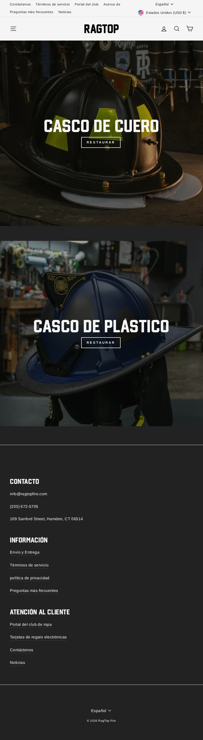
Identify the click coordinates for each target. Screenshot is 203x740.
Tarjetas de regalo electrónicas (38, 637)
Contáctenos (20, 4)
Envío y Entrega (24, 552)
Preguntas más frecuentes (31, 12)
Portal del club (87, 4)
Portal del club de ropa (31, 624)
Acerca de (111, 4)
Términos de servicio (53, 4)
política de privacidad (30, 578)
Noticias (65, 12)
